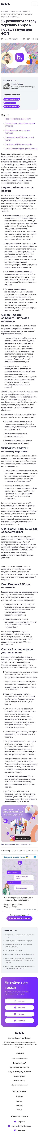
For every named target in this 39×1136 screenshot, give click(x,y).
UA (33, 39)
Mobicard (19, 1097)
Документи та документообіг (19, 1072)
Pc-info (19, 1110)
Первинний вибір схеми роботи (18, 119)
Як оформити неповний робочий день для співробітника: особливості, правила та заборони (20, 960)
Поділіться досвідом (21, 850)
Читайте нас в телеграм (20, 918)
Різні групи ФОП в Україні (14, 951)
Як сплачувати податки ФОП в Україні (18, 941)
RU (36, 39)
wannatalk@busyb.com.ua (21, 1126)
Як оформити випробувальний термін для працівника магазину (19, 936)
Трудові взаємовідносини (19, 1067)
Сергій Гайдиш (17, 84)
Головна (4, 11)
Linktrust (19, 1105)
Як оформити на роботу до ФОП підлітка (19, 954)
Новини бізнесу (19, 1080)
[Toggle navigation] (35, 4)
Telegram (21, 1014)
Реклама (21, 1130)
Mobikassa (19, 1101)
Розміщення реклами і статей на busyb (17, 844)
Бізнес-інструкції (19, 1063)
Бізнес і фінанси (19, 1076)
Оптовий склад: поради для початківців (21, 148)
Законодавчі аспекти (18, 11)
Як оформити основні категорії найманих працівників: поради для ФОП (19, 967)
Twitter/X (21, 1021)
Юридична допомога (19, 1085)
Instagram (21, 1001)
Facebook (21, 1008)
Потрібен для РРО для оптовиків (18, 144)
